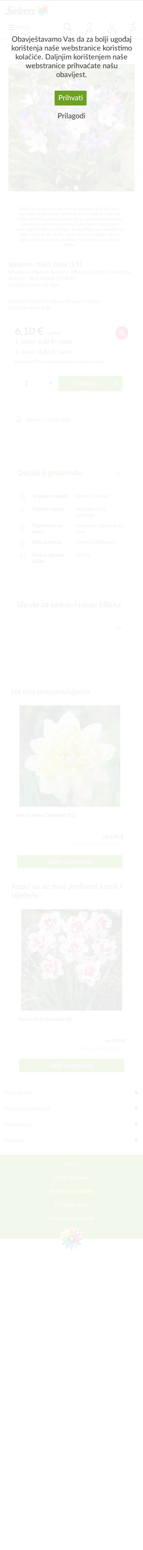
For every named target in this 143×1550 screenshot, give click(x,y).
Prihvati (70, 98)
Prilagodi (71, 116)
